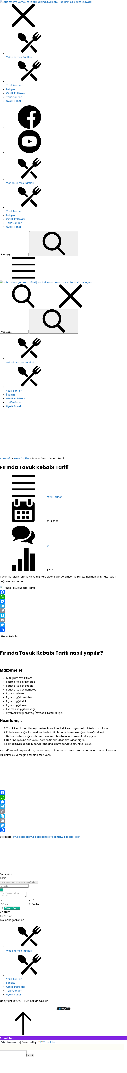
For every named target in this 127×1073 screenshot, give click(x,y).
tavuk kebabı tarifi (69, 837)
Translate (49, 1042)
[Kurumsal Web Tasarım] (63, 1010)
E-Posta (34, 904)
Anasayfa (5, 458)
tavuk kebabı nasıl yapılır (43, 837)
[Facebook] (63, 592)
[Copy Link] (63, 610)
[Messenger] (63, 601)
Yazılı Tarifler (21, 458)
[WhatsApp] (63, 596)
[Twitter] (63, 624)
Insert (30, 1055)
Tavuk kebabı (19, 837)
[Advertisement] (63, 433)
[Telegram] (63, 606)
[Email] (63, 620)
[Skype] (63, 615)
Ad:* (31, 900)
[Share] (63, 629)
